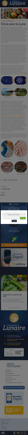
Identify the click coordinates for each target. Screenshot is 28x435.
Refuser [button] (14, 220)
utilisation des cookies (13, 214)
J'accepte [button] (23, 218)
